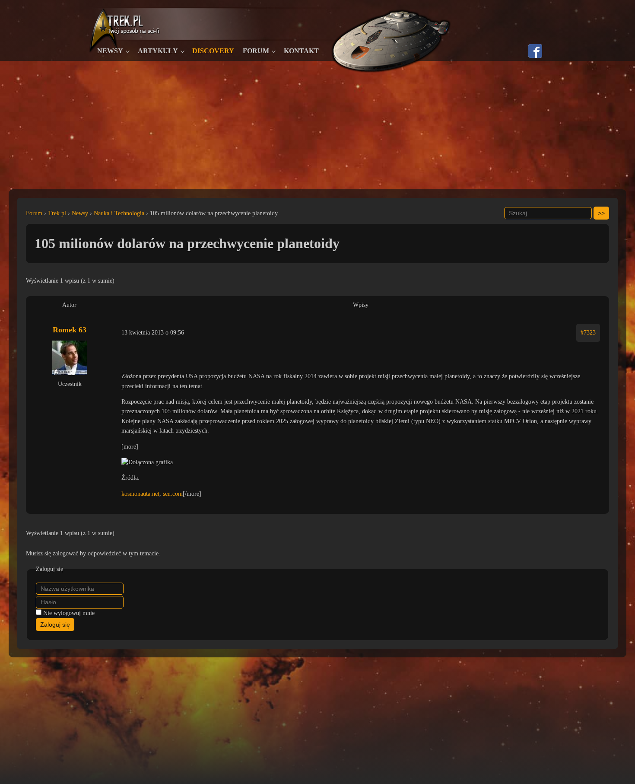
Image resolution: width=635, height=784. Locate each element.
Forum (256, 50)
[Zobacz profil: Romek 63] (69, 358)
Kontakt (301, 50)
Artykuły (158, 50)
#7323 (588, 332)
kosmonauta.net (140, 494)
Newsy (110, 50)
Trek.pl (57, 213)
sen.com (173, 494)
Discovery (213, 50)
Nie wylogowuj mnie (69, 613)
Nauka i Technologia (119, 213)
